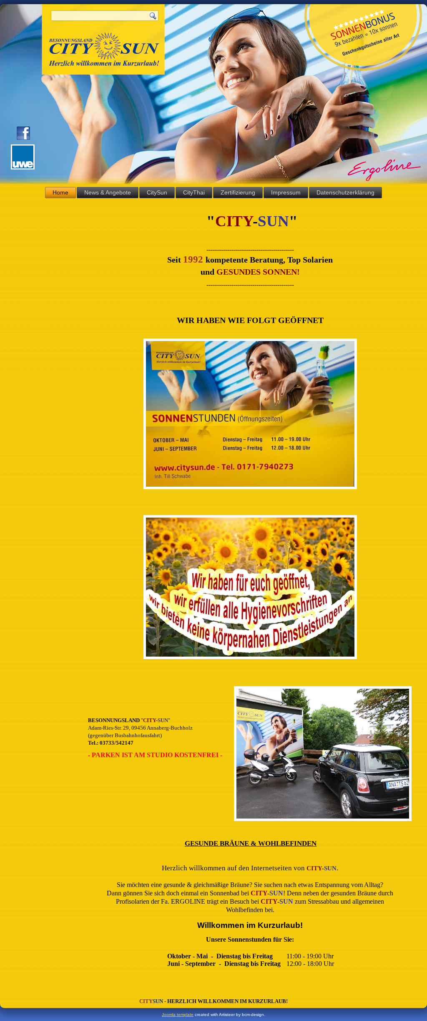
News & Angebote (107, 192)
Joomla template (177, 1014)
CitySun (157, 192)
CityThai (194, 192)
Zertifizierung (238, 192)
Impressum (286, 192)
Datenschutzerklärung (345, 192)
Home (60, 192)
